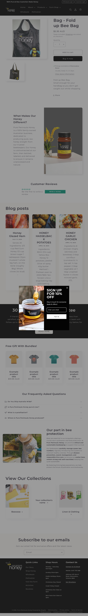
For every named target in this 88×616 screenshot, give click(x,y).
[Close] (67, 288)
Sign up (56, 316)
